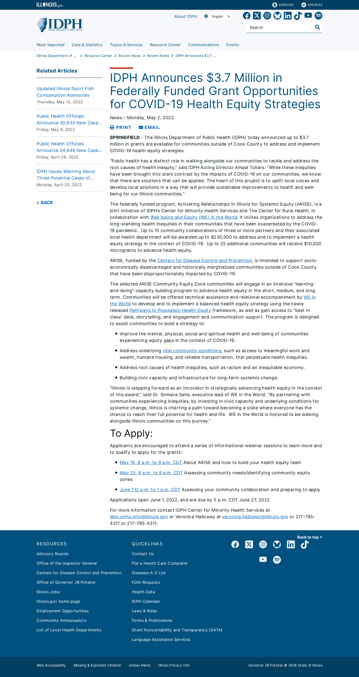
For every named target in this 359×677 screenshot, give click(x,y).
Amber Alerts (139, 665)
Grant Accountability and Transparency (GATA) (177, 629)
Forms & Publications (152, 620)
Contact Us (143, 553)
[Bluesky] (277, 16)
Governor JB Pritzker (265, 665)
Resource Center (165, 44)
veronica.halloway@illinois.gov (255, 516)
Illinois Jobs (48, 591)
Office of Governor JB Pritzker (66, 582)
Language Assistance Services (161, 639)
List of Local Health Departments (69, 629)
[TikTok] (298, 16)
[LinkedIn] (288, 16)
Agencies (286, 5)
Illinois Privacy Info (174, 665)
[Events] (242, 44)
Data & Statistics (87, 44)
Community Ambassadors (61, 620)
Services (315, 5)
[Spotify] (318, 16)
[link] (247, 16)
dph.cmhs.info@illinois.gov (139, 516)
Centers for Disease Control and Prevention (204, 260)
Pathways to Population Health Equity (170, 310)
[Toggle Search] (317, 27)
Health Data (143, 591)
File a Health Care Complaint (160, 563)
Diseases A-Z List (149, 572)
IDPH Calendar (146, 601)
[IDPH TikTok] (305, 545)
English (217, 16)
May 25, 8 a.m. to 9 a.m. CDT (151, 472)
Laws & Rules (144, 610)
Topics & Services (126, 44)
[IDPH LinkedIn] (291, 545)
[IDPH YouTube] (263, 560)
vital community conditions (192, 350)
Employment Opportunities (63, 610)
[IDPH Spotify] (277, 560)
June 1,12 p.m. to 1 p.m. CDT (150, 489)
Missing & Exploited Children (97, 665)
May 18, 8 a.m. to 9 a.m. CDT (151, 462)
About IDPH (185, 16)
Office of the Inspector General (67, 563)
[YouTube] (308, 16)
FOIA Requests (146, 582)
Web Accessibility (51, 665)
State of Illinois (310, 665)
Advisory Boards (53, 553)
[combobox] (221, 16)
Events (232, 44)
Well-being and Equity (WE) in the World (193, 217)
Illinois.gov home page (58, 601)
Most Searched (50, 44)
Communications (203, 44)
